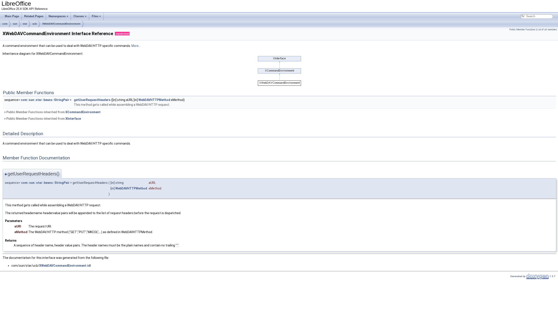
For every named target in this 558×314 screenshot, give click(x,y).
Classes (78, 16)
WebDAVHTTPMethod (154, 100)
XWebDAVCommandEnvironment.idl (65, 265)
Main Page (12, 16)
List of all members (547, 29)
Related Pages (33, 16)
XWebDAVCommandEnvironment (61, 23)
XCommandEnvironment (82, 112)
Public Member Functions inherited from (53, 112)
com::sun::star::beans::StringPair (45, 100)
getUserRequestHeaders (92, 100)
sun (15, 23)
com (4, 23)
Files (95, 16)
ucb (34, 23)
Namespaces (57, 16)
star (25, 23)
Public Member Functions (522, 29)
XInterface (73, 118)
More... (136, 46)
